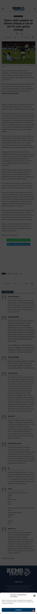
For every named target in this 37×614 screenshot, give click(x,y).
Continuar (18, 610)
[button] (34, 596)
